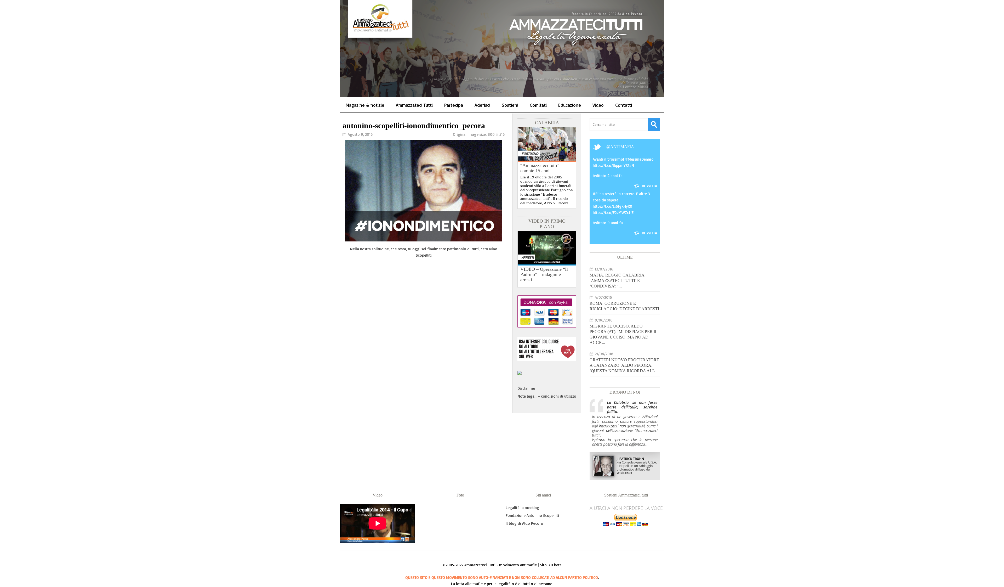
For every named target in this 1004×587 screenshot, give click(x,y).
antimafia (622, 146)
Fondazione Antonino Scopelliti (532, 515)
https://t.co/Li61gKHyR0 (612, 206)
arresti (528, 257)
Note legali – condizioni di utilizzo (546, 396)
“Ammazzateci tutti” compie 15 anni (539, 168)
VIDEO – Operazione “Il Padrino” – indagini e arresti (544, 274)
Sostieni (510, 105)
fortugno (530, 153)
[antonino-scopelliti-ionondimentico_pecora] (423, 240)
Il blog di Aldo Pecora (524, 523)
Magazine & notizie (365, 105)
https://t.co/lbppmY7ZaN (613, 165)
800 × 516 (496, 134)
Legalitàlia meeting (522, 507)
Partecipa (453, 105)
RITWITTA (649, 185)
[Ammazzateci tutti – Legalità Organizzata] (502, 48)
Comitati (538, 105)
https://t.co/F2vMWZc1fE (613, 212)
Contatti (623, 105)
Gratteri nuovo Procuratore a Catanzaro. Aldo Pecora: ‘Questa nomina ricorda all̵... (624, 365)
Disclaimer (526, 388)
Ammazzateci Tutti (414, 105)
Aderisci (482, 105)
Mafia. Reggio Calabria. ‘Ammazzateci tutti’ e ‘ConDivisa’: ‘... (618, 280)
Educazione (569, 105)
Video (598, 105)
